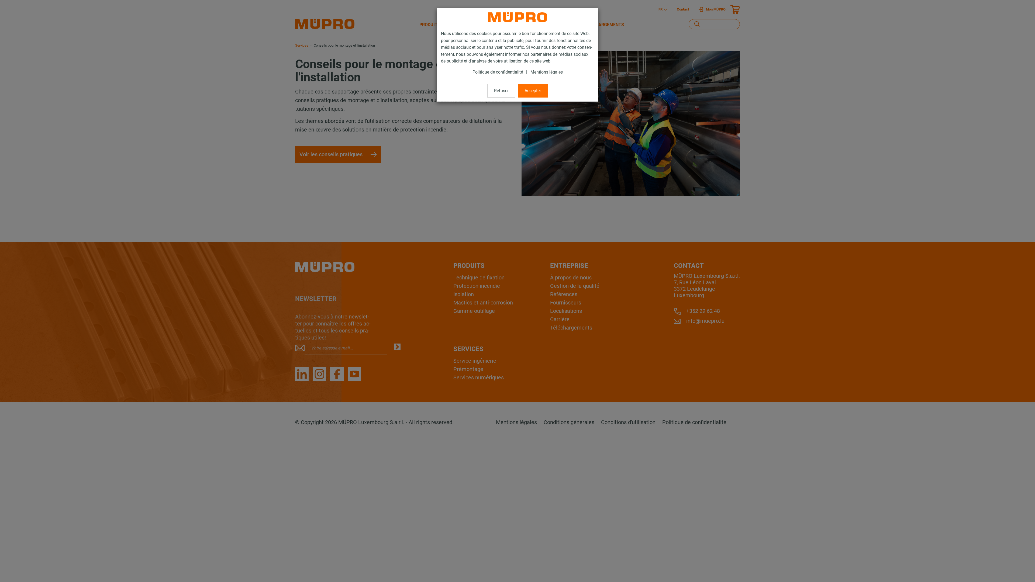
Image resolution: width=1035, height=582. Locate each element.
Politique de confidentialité (497, 72)
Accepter (533, 90)
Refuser (501, 90)
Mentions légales (546, 72)
